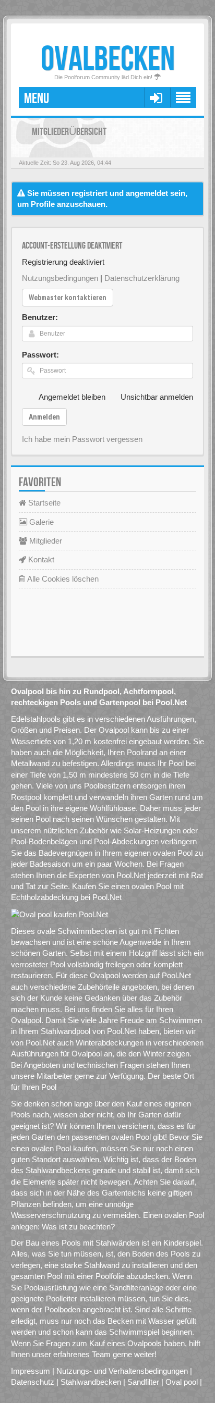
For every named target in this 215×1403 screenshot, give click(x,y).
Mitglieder (44, 540)
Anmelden (44, 417)
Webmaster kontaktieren (67, 297)
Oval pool (181, 1381)
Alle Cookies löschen (62, 578)
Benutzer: (40, 317)
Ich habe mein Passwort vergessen (82, 439)
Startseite (43, 502)
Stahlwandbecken (91, 1381)
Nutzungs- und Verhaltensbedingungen (122, 1371)
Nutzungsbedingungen (60, 278)
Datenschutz (32, 1381)
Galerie (40, 522)
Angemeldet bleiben (72, 396)
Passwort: (40, 354)
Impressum (30, 1371)
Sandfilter (143, 1381)
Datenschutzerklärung (142, 278)
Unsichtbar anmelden (157, 396)
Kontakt (40, 559)
